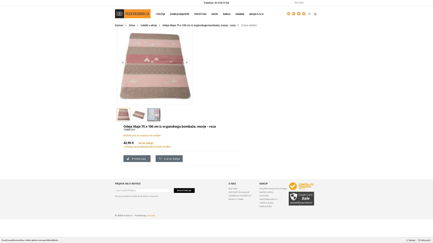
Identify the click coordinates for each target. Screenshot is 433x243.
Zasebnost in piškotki (240, 195)
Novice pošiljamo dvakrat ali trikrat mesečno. (137, 196)
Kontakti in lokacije (239, 192)
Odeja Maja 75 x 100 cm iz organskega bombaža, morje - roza (199, 25)
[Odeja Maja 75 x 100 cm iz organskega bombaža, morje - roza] (123, 115)
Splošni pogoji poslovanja (273, 188)
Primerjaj (139, 158)
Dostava (263, 195)
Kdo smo (233, 188)
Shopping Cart (315, 16)
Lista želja (172, 158)
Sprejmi (411, 240)
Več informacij (424, 240)
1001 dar (133, 13)
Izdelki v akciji (149, 25)
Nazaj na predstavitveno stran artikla (146, 146)
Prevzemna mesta (268, 199)
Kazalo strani (236, 199)
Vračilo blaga (266, 202)
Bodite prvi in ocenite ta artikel (142, 135)
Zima (132, 25)
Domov (119, 25)
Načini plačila (266, 192)
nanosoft (150, 215)
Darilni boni (265, 206)
